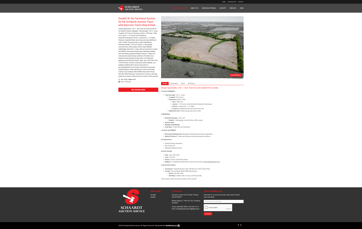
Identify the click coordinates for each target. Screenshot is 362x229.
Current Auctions (179, 8)
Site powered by (160, 225)
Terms (183, 83)
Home (223, 1)
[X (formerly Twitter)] (241, 225)
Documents (174, 83)
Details (165, 83)
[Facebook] (238, 225)
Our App (223, 8)
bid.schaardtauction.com (212, 162)
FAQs (242, 8)
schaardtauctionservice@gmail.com (187, 209)
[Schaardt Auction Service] (130, 8)
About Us (194, 8)
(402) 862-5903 (232, 1)
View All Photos (236, 75)
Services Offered (209, 8)
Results (233, 8)
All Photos (191, 83)
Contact (241, 1)
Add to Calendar (125, 82)
